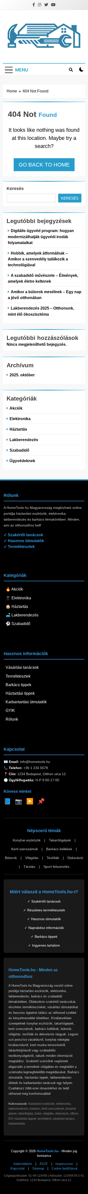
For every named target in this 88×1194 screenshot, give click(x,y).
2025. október (22, 375)
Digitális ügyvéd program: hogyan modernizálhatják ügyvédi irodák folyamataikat (41, 236)
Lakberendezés (24, 439)
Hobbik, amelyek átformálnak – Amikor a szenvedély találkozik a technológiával (38, 259)
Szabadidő (19, 450)
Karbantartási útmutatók (26, 702)
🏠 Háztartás (17, 606)
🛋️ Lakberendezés (22, 615)
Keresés (15, 188)
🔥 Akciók (14, 589)
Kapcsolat (18, 1168)
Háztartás (18, 429)
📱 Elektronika (18, 598)
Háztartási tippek (20, 693)
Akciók (16, 408)
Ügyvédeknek (22, 460)
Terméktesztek (18, 676)
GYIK (10, 710)
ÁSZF (44, 1164)
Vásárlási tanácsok (22, 667)
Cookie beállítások (65, 1168)
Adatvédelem (22, 1164)
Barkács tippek (18, 685)
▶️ (29, 801)
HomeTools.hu (48, 1151)
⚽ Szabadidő (18, 624)
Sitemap (38, 1168)
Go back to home (44, 165)
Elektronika (20, 418)
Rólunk (12, 719)
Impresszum (64, 1164)
